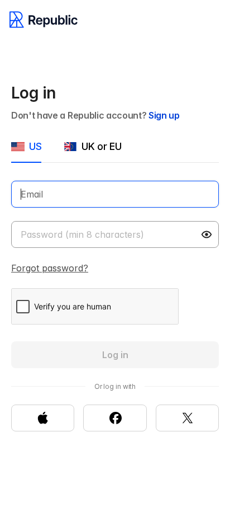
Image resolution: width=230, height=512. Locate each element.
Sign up (164, 115)
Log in (115, 354)
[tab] (26, 151)
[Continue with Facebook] (114, 418)
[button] (207, 234)
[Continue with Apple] (42, 418)
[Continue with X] (187, 418)
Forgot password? (49, 268)
